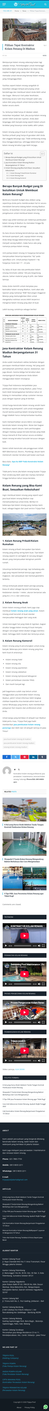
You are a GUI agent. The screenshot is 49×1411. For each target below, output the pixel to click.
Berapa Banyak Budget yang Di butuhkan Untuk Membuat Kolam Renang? (23, 158)
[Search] (45, 4)
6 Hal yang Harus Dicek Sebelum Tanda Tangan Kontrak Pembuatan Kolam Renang (24, 825)
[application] (24, 935)
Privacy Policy (30, 1407)
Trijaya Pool (31, 1402)
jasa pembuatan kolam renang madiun (19, 743)
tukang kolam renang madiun (15, 747)
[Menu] (4, 4)
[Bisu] (39, 945)
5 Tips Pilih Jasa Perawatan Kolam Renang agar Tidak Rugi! (24, 1099)
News (44, 55)
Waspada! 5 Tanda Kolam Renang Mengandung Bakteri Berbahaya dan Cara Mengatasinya (23, 860)
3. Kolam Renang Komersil (17, 178)
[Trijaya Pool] (25, 4)
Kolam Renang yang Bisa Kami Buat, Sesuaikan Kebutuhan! (23, 169)
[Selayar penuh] (43, 945)
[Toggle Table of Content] (41, 154)
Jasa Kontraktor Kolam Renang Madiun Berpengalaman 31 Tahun (20, 163)
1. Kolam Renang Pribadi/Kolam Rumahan (22, 173)
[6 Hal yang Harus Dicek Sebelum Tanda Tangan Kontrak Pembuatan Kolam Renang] (24, 809)
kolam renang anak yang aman (24, 611)
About (19, 1407)
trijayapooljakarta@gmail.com (15, 1179)
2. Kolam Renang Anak (16, 175)
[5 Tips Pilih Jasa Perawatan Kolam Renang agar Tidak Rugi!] (24, 878)
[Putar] (6, 945)
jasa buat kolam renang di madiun (17, 739)
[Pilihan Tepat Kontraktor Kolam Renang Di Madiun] (24, 30)
